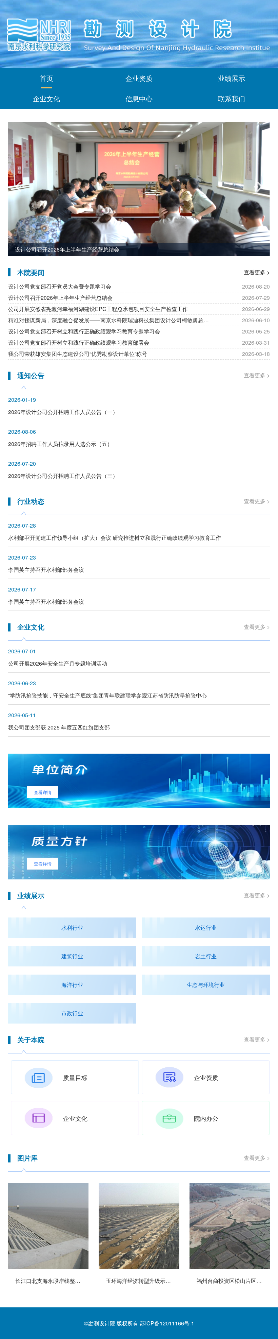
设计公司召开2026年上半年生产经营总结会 (67, 249)
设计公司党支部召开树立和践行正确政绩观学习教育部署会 (78, 342)
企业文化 (46, 98)
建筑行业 (72, 956)
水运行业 (206, 927)
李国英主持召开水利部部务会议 (46, 569)
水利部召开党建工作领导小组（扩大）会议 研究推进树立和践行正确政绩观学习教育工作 (114, 538)
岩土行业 (206, 956)
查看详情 (43, 792)
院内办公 (206, 1118)
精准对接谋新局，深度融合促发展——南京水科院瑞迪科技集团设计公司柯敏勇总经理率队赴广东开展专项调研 (113, 320)
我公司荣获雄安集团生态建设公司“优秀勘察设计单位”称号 (77, 354)
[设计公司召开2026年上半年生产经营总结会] (139, 189)
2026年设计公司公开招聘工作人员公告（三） (63, 476)
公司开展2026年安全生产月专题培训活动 (57, 663)
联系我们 (231, 98)
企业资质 (139, 78)
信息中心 (139, 98)
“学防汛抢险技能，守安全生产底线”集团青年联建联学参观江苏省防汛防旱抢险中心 (107, 695)
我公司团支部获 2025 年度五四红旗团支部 (59, 727)
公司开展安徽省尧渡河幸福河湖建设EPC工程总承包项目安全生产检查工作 (98, 309)
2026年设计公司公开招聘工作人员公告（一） (63, 412)
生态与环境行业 (206, 985)
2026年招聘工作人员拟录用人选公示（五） (60, 444)
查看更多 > (257, 272)
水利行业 (72, 927)
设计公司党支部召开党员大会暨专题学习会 (59, 286)
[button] (19, 187)
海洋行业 (72, 985)
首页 (46, 78)
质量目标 (75, 1077)
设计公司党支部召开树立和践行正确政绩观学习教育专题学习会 (84, 331)
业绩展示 (231, 78)
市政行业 (72, 1013)
